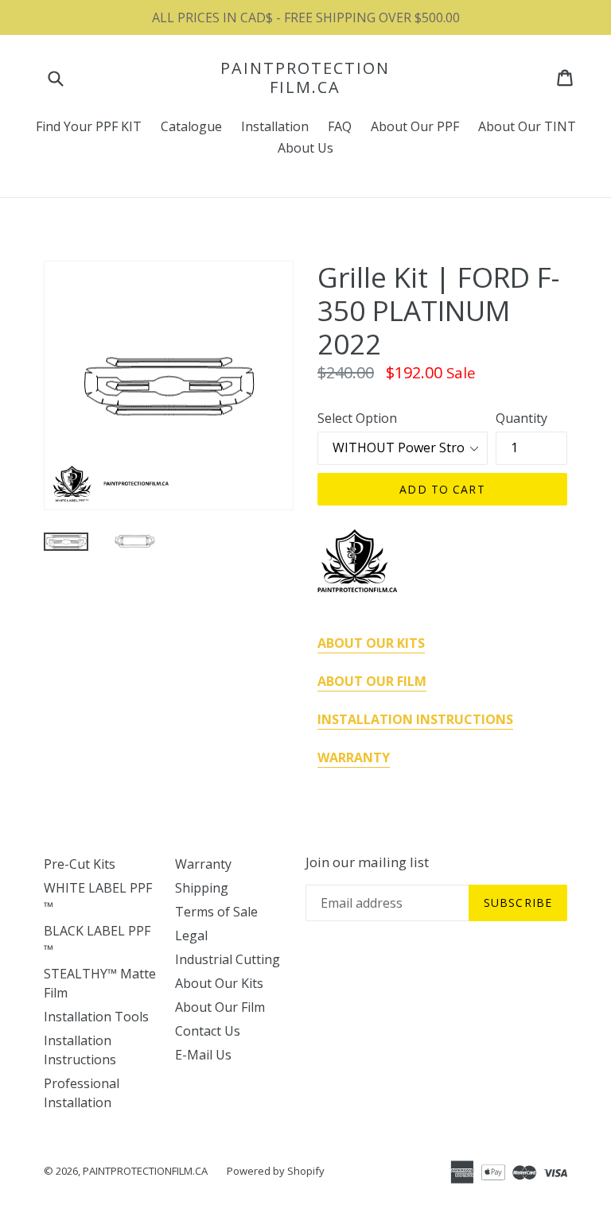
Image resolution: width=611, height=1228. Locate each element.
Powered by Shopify (276, 1171)
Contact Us (207, 1031)
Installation (275, 126)
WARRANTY (353, 757)
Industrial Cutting (227, 959)
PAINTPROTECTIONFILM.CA (305, 78)
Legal (191, 935)
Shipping (201, 888)
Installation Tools (96, 1016)
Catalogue (191, 126)
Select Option (357, 418)
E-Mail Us (203, 1054)
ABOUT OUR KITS (371, 643)
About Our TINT (527, 126)
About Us (305, 148)
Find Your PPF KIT (89, 126)
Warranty (203, 864)
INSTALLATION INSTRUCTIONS (415, 719)
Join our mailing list (367, 862)
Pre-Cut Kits (79, 864)
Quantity (521, 418)
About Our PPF (415, 126)
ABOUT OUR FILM (371, 681)
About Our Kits (219, 983)
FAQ (340, 126)
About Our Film (220, 1007)
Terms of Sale (216, 911)
